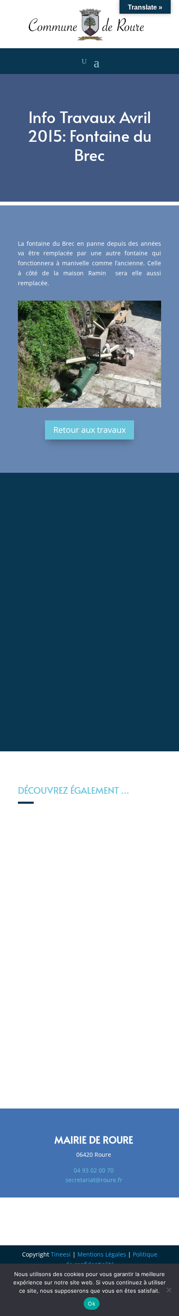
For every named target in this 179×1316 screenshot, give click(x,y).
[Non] (168, 1290)
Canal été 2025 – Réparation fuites (89, 929)
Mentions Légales (101, 1254)
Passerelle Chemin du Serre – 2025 (89, 985)
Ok (91, 1303)
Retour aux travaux (89, 429)
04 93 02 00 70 (94, 1170)
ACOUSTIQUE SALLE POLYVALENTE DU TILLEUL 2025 (89, 1055)
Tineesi (61, 1254)
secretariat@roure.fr (93, 1180)
